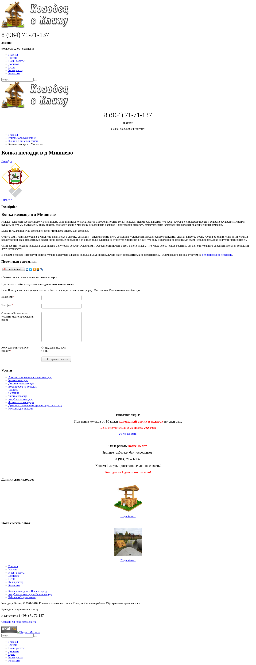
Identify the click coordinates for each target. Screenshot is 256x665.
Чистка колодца (17, 396)
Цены (11, 67)
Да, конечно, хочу (55, 347)
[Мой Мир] (38, 269)
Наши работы (16, 60)
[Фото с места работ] (128, 542)
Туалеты (13, 389)
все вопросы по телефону (217, 254)
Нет (47, 351)
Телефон (6, 305)
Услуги (12, 57)
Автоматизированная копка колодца (30, 377)
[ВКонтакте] (27, 269)
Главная (13, 54)
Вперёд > (6, 161)
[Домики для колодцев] (128, 498)
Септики (13, 392)
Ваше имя (7, 296)
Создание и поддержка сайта (18, 621)
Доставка (13, 64)
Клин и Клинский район (23, 141)
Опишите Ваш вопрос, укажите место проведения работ (17, 316)
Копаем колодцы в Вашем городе (28, 591)
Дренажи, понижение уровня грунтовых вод (35, 405)
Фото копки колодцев (21, 402)
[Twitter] (31, 269)
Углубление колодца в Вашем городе (30, 594)
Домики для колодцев (21, 383)
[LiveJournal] (42, 269)
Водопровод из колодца (22, 386)
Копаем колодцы (18, 380)
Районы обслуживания (22, 137)
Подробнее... (128, 516)
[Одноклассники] (34, 269)
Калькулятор (15, 70)
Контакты (14, 73)
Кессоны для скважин (21, 408)
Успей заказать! (128, 433)
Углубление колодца (20, 399)
